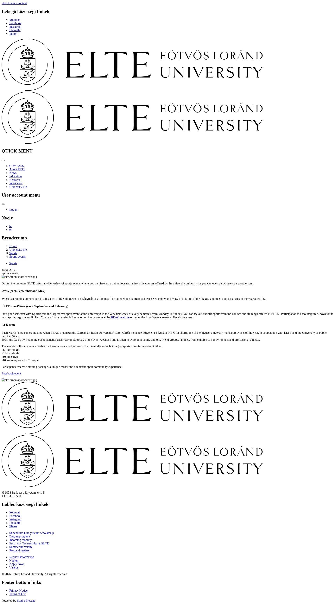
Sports (13, 253)
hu (10, 226)
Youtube (14, 19)
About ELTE (17, 169)
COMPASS (16, 165)
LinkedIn (15, 30)
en (10, 229)
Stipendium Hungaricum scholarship (31, 533)
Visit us (13, 567)
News (12, 172)
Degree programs (19, 536)
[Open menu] (3, 160)
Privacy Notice (18, 590)
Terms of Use (17, 594)
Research (15, 179)
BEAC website (120, 317)
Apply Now (16, 564)
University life (18, 186)
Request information (21, 557)
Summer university (20, 547)
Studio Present (26, 600)
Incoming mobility (20, 540)
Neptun (13, 560)
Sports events (17, 256)
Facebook (15, 23)
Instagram (15, 26)
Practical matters (19, 550)
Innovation (15, 183)
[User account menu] (3, 204)
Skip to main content (14, 3)
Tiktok (13, 33)
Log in (13, 209)
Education (15, 176)
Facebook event (11, 373)
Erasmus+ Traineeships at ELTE (29, 543)
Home (13, 246)
